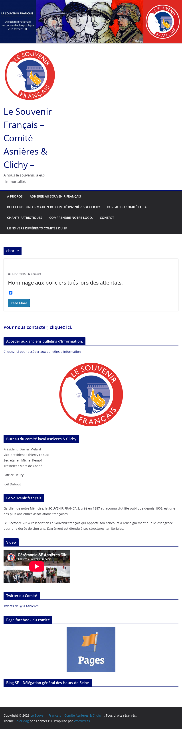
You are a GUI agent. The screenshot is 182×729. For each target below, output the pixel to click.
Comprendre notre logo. (71, 217)
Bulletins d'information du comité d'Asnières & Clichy (53, 207)
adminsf (36, 274)
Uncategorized (19, 266)
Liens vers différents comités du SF (37, 228)
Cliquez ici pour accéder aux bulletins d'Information (42, 351)
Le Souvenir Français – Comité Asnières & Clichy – (28, 138)
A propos (15, 196)
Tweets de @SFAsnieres (21, 606)
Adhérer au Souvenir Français (55, 196)
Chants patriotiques (24, 217)
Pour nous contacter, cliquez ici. (38, 327)
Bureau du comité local (127, 207)
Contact (107, 217)
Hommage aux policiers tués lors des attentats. (65, 282)
